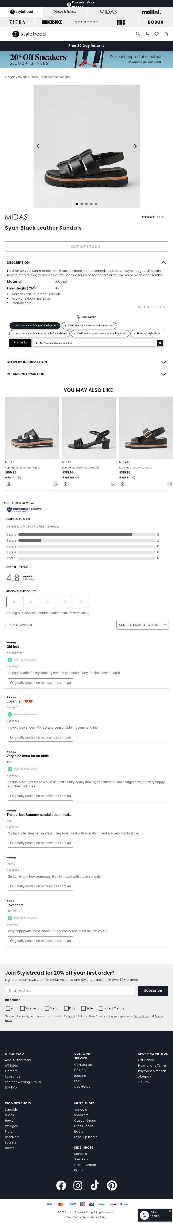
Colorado (46, 189)
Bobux (24, 189)
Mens (59, 206)
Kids (75, 206)
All (21, 206)
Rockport (107, 189)
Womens (38, 206)
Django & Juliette (77, 189)
